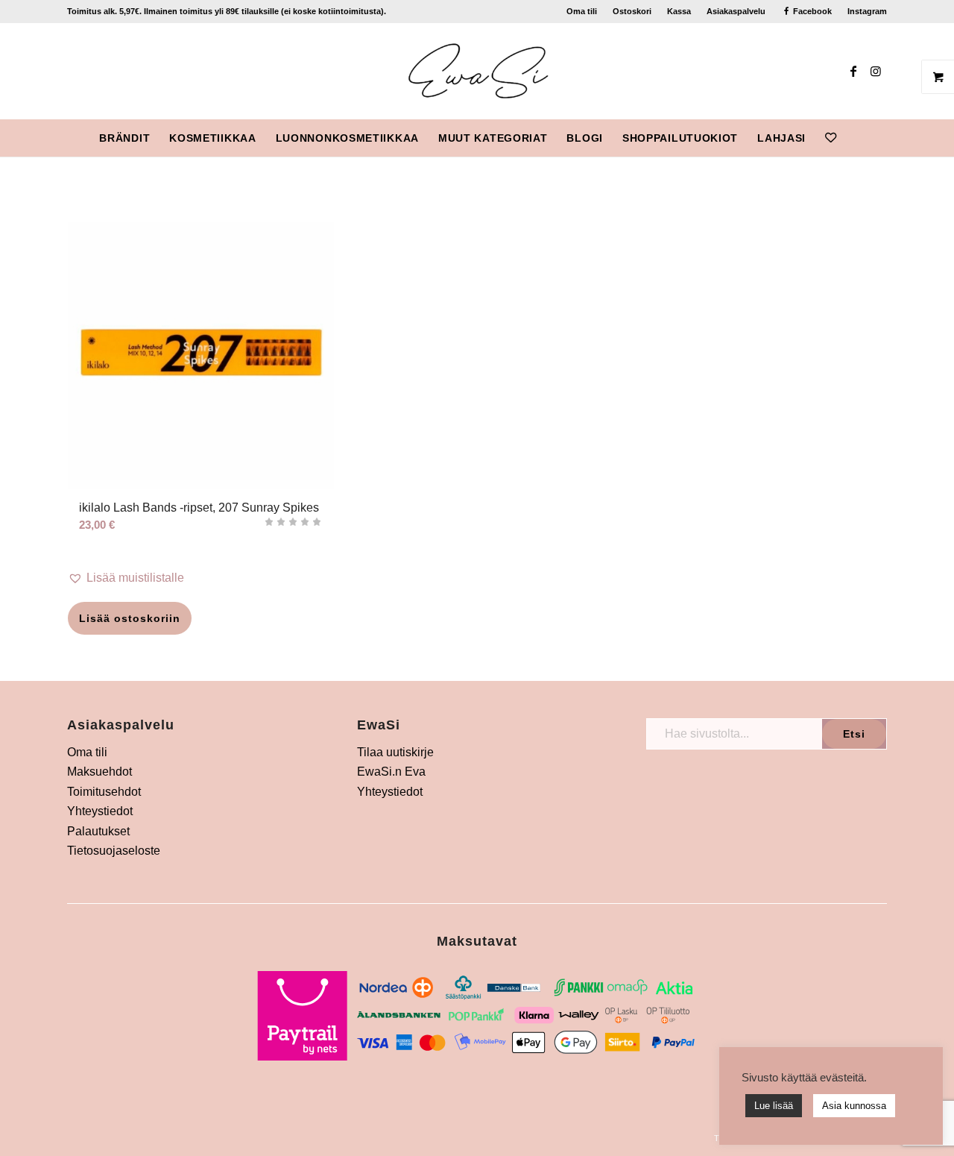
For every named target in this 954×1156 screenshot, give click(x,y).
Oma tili (581, 11)
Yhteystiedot (100, 811)
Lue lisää (773, 1105)
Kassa (679, 11)
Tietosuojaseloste (113, 850)
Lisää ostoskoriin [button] (129, 618)
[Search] (856, 138)
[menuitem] (582, 11)
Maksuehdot (99, 771)
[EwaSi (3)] (477, 70)
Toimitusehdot (104, 791)
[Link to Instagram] (876, 71)
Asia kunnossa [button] (854, 1105)
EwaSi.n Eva (391, 771)
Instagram (867, 11)
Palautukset (98, 831)
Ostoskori (632, 11)
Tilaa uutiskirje (395, 752)
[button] (201, 578)
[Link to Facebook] (853, 71)
